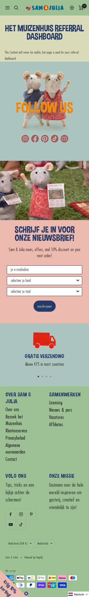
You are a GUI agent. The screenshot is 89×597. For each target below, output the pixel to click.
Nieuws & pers (60, 410)
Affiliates (56, 424)
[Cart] (81, 7)
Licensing (55, 402)
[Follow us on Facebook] (10, 514)
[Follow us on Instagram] (21, 514)
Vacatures (56, 417)
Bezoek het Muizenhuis (14, 420)
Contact (11, 459)
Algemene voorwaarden (15, 448)
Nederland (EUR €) (17, 543)
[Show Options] (78, 281)
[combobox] (43, 281)
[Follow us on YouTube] (10, 524)
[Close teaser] (26, 593)
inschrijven (44, 306)
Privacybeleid (15, 438)
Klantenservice (16, 430)
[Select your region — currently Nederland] (72, 7)
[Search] (16, 8)
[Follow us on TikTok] (21, 524)
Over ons (12, 409)
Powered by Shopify (33, 557)
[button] (78, 594)
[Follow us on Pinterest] (31, 514)
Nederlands (42, 543)
